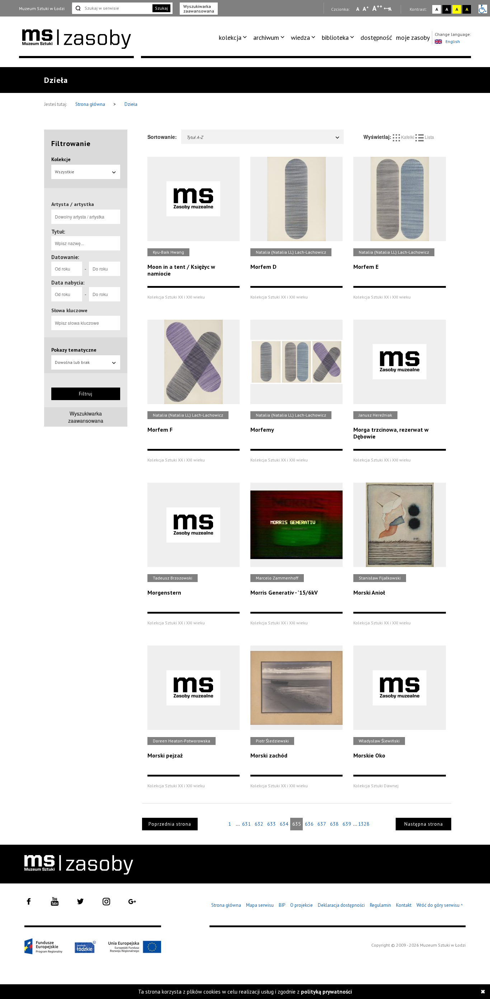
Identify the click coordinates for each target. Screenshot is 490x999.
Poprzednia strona (170, 824)
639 (347, 824)
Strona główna (90, 104)
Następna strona (423, 824)
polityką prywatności (326, 991)
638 (334, 824)
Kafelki (407, 137)
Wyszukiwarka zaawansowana (198, 9)
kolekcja (230, 37)
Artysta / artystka (72, 204)
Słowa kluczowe (69, 310)
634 (284, 824)
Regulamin (380, 905)
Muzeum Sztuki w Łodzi (42, 8)
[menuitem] (234, 37)
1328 (363, 824)
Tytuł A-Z (195, 137)
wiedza (300, 37)
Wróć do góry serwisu (439, 905)
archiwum (266, 37)
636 (309, 824)
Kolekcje (61, 159)
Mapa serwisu (260, 905)
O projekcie (301, 905)
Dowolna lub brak (72, 362)
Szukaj (161, 8)
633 (271, 824)
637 (321, 824)
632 (259, 824)
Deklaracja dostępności (341, 905)
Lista (429, 137)
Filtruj (86, 394)
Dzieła (130, 104)
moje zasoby (413, 37)
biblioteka (335, 37)
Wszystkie (64, 171)
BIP (282, 905)
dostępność (376, 37)
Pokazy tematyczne (73, 350)
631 (246, 824)
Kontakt (403, 905)
